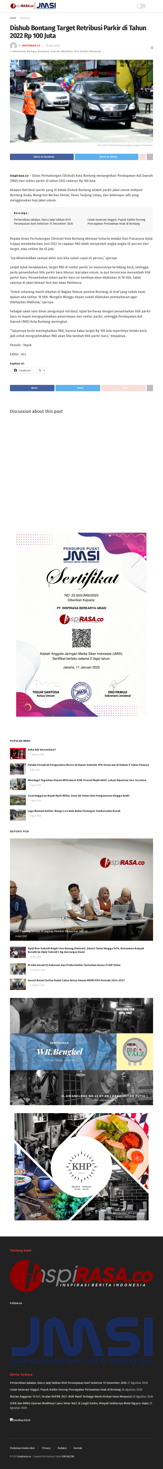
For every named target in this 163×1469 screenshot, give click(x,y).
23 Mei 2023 (35, 957)
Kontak (78, 1448)
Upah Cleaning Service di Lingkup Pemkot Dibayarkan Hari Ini (50, 931)
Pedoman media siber (22, 1448)
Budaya (32, 51)
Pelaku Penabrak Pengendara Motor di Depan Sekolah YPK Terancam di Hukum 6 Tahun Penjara (88, 764)
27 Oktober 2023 (37, 970)
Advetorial (19, 51)
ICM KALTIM (68, 1456)
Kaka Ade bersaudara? (42, 749)
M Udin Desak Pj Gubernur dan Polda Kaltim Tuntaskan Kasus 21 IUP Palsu (74, 965)
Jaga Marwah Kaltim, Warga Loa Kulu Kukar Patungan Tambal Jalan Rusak (74, 810)
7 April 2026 (35, 816)
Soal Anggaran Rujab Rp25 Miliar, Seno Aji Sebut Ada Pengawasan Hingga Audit (78, 795)
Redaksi (62, 1448)
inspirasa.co (31, 45)
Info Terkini (81, 51)
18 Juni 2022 (53, 45)
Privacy (46, 1448)
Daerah (55, 51)
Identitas (67, 51)
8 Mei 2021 (34, 770)
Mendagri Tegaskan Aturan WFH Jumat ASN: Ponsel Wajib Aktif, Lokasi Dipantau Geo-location (87, 780)
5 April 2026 (35, 785)
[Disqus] (81, 471)
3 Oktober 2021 (36, 754)
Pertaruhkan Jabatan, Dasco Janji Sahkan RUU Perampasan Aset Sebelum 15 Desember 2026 (68, 1383)
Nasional (95, 51)
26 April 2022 (21, 936)
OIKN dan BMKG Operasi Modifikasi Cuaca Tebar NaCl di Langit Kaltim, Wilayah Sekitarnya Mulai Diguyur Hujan (79, 1403)
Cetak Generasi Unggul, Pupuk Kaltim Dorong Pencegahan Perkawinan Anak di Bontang (65, 1389)
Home (13, 18)
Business (25, 18)
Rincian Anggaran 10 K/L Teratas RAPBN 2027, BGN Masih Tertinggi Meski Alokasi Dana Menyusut (71, 1396)
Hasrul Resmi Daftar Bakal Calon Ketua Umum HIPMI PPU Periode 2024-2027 (76, 980)
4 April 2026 (35, 801)
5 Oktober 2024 (37, 985)
